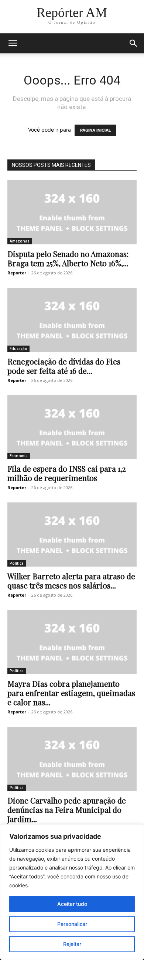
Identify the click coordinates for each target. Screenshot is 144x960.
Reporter (16, 273)
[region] (72, 892)
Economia (19, 455)
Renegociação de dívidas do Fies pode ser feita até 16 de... (63, 366)
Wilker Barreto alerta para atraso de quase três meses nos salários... (71, 580)
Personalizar (72, 924)
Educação (18, 348)
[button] (12, 43)
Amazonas (20, 241)
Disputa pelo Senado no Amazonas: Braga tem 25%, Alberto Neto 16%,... (67, 258)
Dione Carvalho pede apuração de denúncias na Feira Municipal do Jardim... (66, 809)
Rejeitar (72, 944)
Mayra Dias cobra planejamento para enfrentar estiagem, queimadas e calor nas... (71, 692)
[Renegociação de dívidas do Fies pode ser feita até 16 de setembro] (72, 320)
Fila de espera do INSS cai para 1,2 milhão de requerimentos (66, 473)
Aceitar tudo (72, 904)
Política (17, 563)
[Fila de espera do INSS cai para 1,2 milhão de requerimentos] (72, 427)
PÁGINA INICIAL (95, 130)
